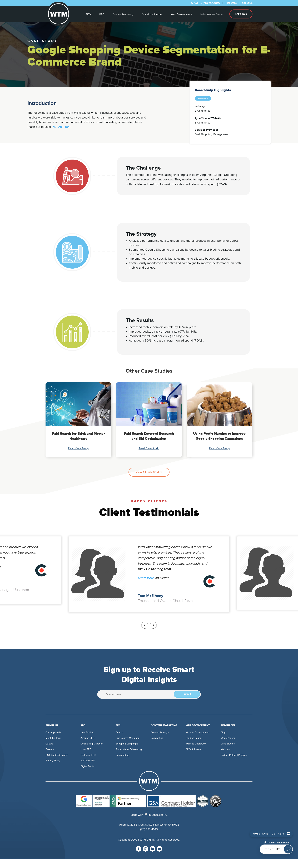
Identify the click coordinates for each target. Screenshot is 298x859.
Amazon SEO (88, 738)
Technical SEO (88, 755)
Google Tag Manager (92, 743)
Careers (50, 749)
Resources (231, 2)
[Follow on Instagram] (145, 849)
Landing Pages (193, 738)
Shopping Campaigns (127, 743)
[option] (78, 419)
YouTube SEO (88, 760)
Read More (146, 578)
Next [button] (153, 625)
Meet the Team (53, 738)
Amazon (120, 732)
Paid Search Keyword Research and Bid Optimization (149, 436)
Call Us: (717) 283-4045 (206, 3)
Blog (223, 732)
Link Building (87, 732)
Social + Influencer (152, 14)
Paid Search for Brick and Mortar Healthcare (78, 436)
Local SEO (86, 749)
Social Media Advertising (129, 749)
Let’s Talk (241, 14)
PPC (101, 14)
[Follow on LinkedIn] (152, 849)
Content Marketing (123, 14)
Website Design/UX (196, 743)
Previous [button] (144, 625)
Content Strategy (160, 732)
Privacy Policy (53, 760)
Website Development (197, 732)
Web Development (181, 14)
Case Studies (228, 743)
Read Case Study (78, 448)
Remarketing (122, 755)
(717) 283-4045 (62, 127)
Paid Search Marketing (128, 738)
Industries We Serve (211, 14)
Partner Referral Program (234, 755)
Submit (187, 694)
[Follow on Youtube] (159, 849)
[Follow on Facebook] (138, 849)
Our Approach (53, 732)
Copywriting (157, 738)
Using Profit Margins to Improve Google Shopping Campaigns (219, 436)
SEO (88, 14)
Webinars (226, 749)
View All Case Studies (149, 472)
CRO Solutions (193, 749)
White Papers (228, 738)
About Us (247, 2)
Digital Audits (88, 766)
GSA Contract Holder (57, 755)
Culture (49, 743)
